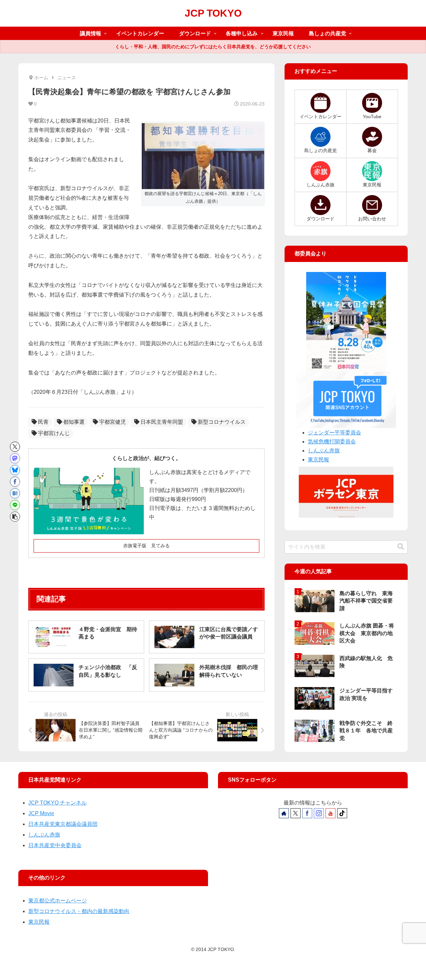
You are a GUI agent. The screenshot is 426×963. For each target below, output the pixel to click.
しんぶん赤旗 (324, 450)
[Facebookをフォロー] (307, 813)
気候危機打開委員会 (332, 441)
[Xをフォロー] (296, 813)
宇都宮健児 (112, 422)
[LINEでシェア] (15, 505)
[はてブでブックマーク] (15, 493)
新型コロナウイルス (222, 422)
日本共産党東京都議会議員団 (63, 824)
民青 (43, 422)
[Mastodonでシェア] (15, 458)
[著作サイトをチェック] (284, 813)
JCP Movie (41, 813)
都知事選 (74, 422)
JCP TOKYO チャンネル (57, 803)
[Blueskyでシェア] (15, 470)
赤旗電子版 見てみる (146, 545)
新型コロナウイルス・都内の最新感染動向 (78, 911)
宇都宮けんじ (54, 433)
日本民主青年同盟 (161, 422)
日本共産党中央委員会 (55, 845)
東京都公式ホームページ (57, 900)
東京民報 (318, 459)
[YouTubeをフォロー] (330, 813)
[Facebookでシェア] (15, 482)
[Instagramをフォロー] (319, 813)
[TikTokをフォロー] (342, 813)
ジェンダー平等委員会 (334, 432)
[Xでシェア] (15, 447)
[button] (15, 517)
